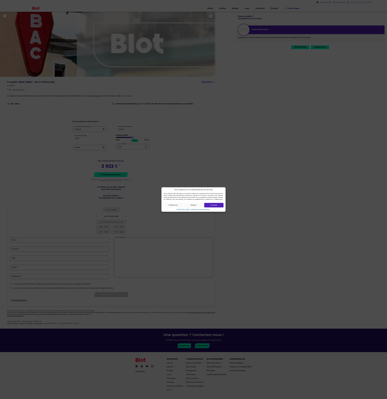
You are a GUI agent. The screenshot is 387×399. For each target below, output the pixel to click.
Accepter (213, 205)
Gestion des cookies (183, 209)
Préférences (173, 205)
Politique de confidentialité (200, 209)
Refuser (193, 205)
